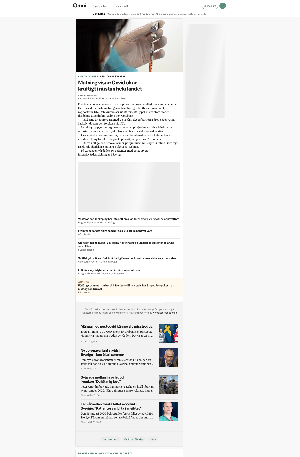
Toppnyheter (99, 6)
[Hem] (79, 5)
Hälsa (153, 439)
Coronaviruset (89, 76)
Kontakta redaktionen (165, 312)
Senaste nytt (121, 6)
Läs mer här (202, 14)
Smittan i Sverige (113, 76)
